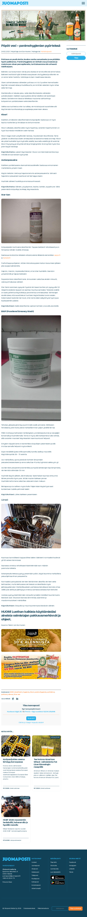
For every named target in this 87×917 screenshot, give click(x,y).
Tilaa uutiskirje (75, 909)
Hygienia (26, 692)
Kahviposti (35, 882)
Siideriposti (35, 872)
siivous (10, 694)
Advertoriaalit (36, 888)
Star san (17, 694)
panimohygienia (41, 692)
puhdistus (51, 692)
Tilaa (76, 58)
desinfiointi (18, 692)
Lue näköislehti (55, 872)
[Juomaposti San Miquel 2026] (43, 25)
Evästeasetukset (29, 908)
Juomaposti (36, 865)
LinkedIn (71, 869)
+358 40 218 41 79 (9, 878)
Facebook (72, 862)
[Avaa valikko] (83, 3)
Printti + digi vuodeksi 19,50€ (40, 712)
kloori (32, 692)
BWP (11, 692)
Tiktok (71, 872)
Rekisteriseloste (43, 908)
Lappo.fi (57, 255)
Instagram (72, 865)
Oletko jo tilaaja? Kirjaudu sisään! (31, 722)
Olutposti (35, 869)
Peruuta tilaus (7, 882)
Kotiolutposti (46, 51)
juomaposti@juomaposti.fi (11, 876)
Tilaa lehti (53, 862)
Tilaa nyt (31, 718)
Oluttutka (53, 865)
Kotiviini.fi (6, 258)
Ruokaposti (35, 879)
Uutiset (34, 862)
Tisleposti (35, 875)
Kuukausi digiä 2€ (14, 712)
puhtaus (4, 694)
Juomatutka (54, 869)
